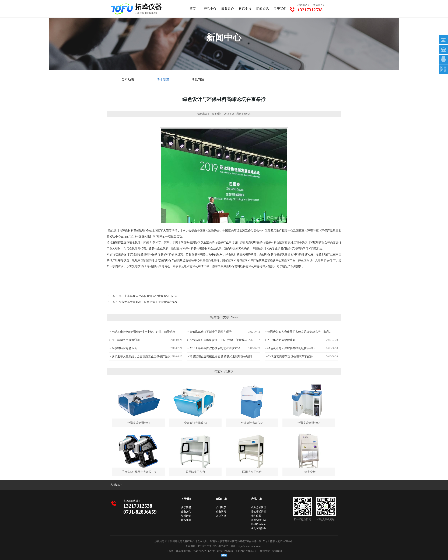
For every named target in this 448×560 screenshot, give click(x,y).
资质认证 (186, 515)
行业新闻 (221, 511)
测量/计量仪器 (259, 520)
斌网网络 (277, 551)
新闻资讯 (262, 9)
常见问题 (221, 515)
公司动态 (221, 507)
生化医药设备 (258, 528)
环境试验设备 (258, 524)
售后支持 (245, 9)
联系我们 (186, 520)
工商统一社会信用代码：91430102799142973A (191, 551)
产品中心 (210, 9)
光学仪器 (256, 515)
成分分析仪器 (258, 507)
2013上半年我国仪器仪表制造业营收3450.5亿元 (148, 296)
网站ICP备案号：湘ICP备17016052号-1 (238, 551)
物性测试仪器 (258, 511)
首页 (192, 9)
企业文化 (186, 511)
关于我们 (280, 9)
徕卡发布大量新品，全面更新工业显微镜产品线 (148, 301)
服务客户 (227, 9)
